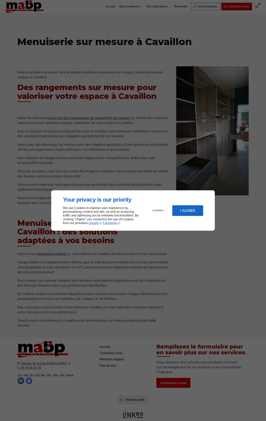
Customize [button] (158, 210)
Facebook (110, 223)
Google (94, 223)
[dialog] (133, 210)
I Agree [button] (188, 210)
